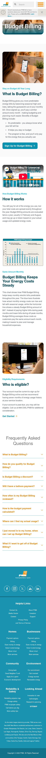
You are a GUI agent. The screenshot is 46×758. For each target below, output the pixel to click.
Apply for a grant (12, 676)
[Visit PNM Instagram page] (15, 588)
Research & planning (33, 702)
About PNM (33, 610)
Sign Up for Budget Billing (18, 145)
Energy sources (33, 676)
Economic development (12, 679)
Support (32, 616)
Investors (33, 613)
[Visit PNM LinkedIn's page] (38, 588)
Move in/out (12, 651)
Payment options (12, 638)
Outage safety (12, 701)
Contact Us (13, 610)
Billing (12, 641)
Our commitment (33, 670)
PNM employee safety (12, 704)
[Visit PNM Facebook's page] (7, 588)
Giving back (12, 670)
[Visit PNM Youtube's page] (30, 588)
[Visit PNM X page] (23, 588)
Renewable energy (33, 679)
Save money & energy (12, 644)
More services (12, 654)
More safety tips (12, 711)
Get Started (8, 416)
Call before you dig (12, 708)
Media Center (13, 613)
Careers (13, 616)
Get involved (33, 673)
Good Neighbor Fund (12, 673)
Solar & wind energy (12, 648)
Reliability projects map (12, 698)
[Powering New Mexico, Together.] (6, 4)
